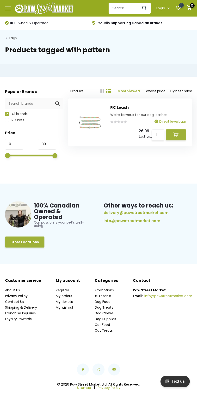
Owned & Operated (29, 23)
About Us (12, 290)
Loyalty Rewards (18, 319)
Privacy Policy (16, 296)
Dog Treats (104, 307)
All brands (19, 113)
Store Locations (25, 242)
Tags (13, 38)
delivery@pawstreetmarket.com (136, 212)
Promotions (104, 290)
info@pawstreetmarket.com (132, 221)
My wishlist (64, 307)
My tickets (64, 301)
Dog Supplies (105, 319)
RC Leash (119, 107)
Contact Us (14, 301)
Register (62, 290)
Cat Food (102, 324)
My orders (64, 296)
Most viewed (128, 91)
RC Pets (17, 120)
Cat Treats (104, 330)
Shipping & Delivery (21, 307)
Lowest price (155, 91)
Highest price (181, 91)
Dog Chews (104, 313)
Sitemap (84, 387)
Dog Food (103, 301)
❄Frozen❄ (103, 296)
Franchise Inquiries (20, 313)
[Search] (145, 8)
